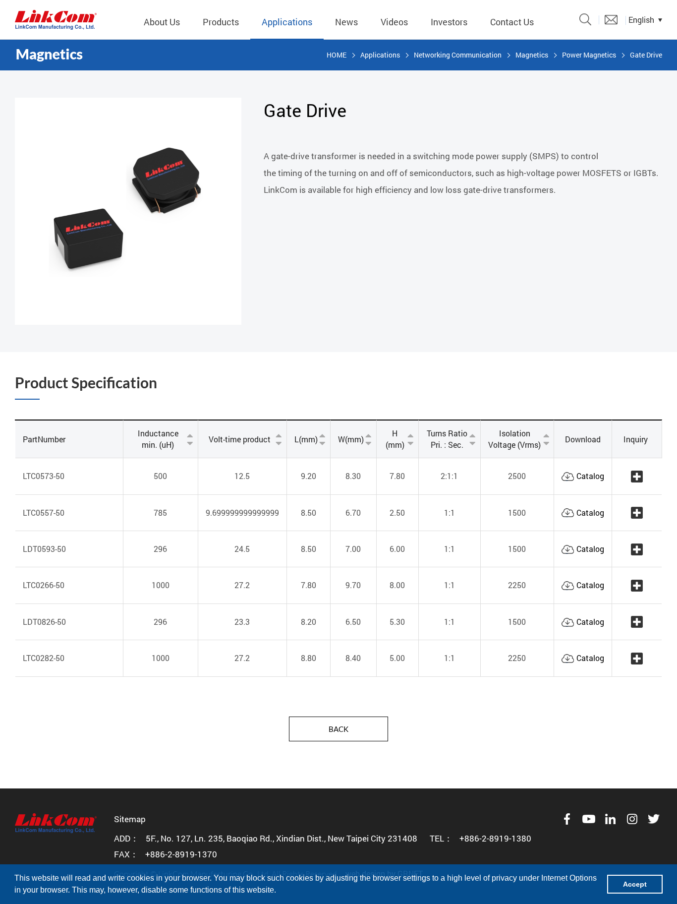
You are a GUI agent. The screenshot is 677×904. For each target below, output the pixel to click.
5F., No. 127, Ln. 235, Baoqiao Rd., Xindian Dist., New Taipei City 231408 (281, 838)
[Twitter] (654, 819)
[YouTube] (588, 819)
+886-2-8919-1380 (495, 838)
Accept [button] (635, 884)
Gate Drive (646, 55)
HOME (336, 55)
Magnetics (531, 55)
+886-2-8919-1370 (181, 854)
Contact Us (512, 22)
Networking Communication (458, 55)
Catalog (590, 476)
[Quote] (611, 19)
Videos (394, 22)
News (346, 22)
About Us (162, 22)
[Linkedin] (610, 819)
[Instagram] (632, 819)
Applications (287, 22)
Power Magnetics (589, 55)
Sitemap (130, 819)
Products (221, 22)
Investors (449, 22)
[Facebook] (567, 819)
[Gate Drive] (56, 20)
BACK (338, 728)
